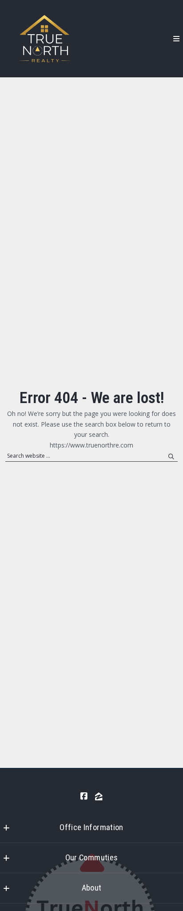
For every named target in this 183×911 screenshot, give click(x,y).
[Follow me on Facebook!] (84, 796)
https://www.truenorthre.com (91, 445)
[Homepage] (44, 38)
